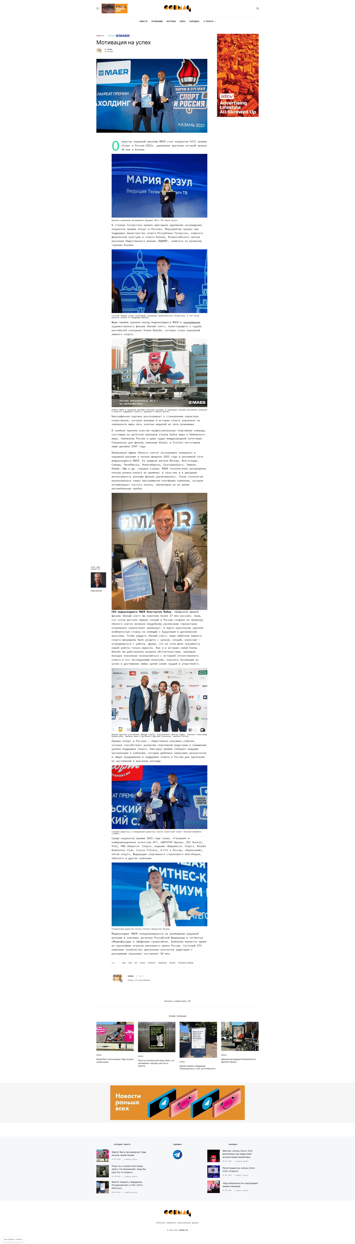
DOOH (123, 963)
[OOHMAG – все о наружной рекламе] (177, 8)
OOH (136, 963)
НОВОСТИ (100, 36)
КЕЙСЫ (99, 1055)
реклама (172, 963)
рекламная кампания (185, 963)
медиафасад (162, 963)
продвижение (191, 322)
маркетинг (151, 963)
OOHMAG (109, 49)
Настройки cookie (13, 1239)
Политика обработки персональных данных (177, 1222)
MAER (130, 963)
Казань (142, 963)
